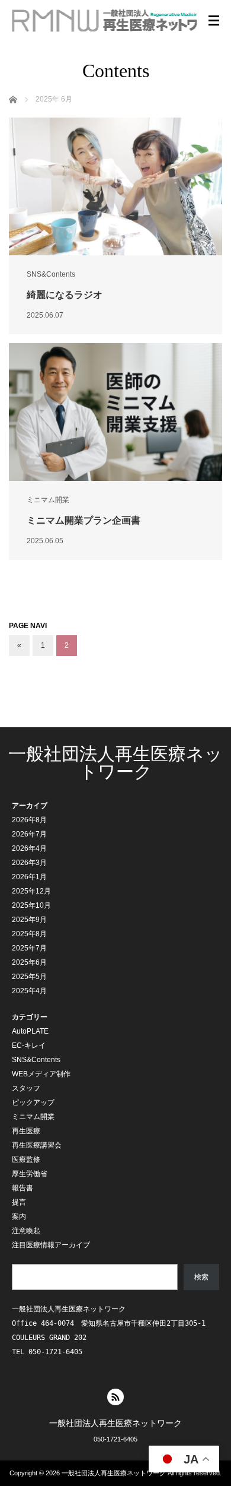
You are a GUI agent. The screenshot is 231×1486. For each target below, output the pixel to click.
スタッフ (26, 1088)
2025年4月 (29, 991)
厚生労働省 (29, 1174)
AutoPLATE (30, 1031)
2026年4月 (29, 848)
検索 (201, 1277)
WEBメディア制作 (41, 1074)
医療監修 (26, 1159)
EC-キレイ (29, 1045)
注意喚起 (26, 1231)
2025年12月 (31, 891)
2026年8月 (29, 820)
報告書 (22, 1188)
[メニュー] (214, 21)
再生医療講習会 (37, 1145)
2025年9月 (29, 919)
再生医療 (26, 1131)
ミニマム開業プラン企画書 (83, 520)
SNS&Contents (51, 274)
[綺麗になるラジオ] (115, 186)
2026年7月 (29, 834)
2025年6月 (29, 962)
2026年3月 (29, 862)
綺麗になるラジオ (64, 295)
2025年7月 (29, 948)
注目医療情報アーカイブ (51, 1245)
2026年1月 (29, 877)
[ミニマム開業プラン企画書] (115, 412)
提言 (19, 1202)
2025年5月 (29, 976)
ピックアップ (33, 1102)
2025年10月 (31, 905)
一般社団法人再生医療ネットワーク (115, 762)
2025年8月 (29, 934)
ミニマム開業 (48, 500)
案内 (19, 1216)
